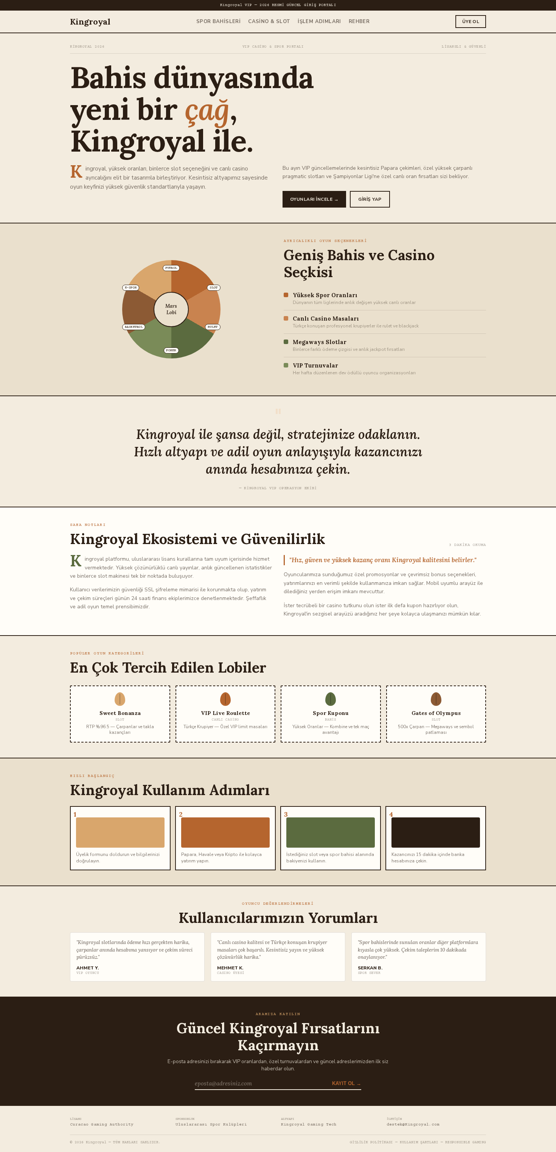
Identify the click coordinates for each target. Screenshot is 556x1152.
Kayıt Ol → (346, 1083)
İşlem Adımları (319, 21)
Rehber (359, 21)
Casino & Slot (269, 21)
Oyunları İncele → (314, 199)
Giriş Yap (369, 199)
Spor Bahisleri (218, 21)
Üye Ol (470, 22)
